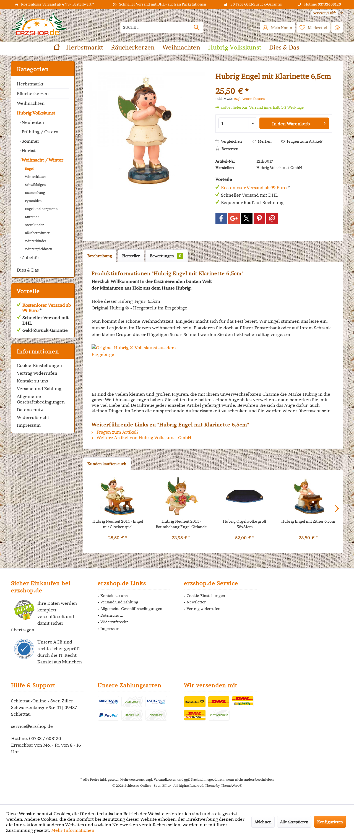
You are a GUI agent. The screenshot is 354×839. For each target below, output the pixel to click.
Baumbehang (34, 193)
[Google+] (234, 218)
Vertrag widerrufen (37, 373)
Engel (29, 168)
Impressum (29, 425)
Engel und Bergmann (41, 209)
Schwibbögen (35, 185)
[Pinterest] (259, 218)
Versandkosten (165, 779)
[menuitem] (325, 13)
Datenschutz (30, 409)
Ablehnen (263, 821)
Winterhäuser (35, 176)
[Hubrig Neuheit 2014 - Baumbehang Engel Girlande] (181, 496)
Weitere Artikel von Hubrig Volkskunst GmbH (143, 437)
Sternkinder (34, 225)
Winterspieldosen (38, 249)
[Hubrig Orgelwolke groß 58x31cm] (244, 496)
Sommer (29, 141)
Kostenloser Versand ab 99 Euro (46, 307)
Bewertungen (165, 255)
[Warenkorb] (337, 27)
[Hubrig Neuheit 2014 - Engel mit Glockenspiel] (117, 496)
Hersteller (131, 255)
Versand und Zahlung (39, 388)
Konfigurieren (330, 821)
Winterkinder (35, 241)
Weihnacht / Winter (41, 160)
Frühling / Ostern (39, 131)
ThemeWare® (231, 785)
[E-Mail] (272, 218)
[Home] (56, 47)
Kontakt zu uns (32, 381)
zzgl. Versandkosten (249, 99)
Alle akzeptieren (294, 821)
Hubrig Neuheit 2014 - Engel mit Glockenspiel (117, 524)
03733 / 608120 (45, 738)
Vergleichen (231, 141)
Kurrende (31, 217)
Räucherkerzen (33, 93)
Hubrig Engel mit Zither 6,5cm (308, 521)
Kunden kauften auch (106, 463)
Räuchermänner (37, 233)
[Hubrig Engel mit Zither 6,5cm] (308, 496)
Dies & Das (28, 270)
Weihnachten (31, 103)
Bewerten (229, 148)
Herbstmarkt (30, 84)
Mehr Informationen (72, 830)
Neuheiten (32, 122)
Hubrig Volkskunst (36, 113)
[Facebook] (221, 218)
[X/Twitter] (247, 218)
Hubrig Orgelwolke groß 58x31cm (244, 524)
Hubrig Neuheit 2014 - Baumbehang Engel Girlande (181, 524)
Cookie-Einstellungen (39, 365)
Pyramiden (33, 201)
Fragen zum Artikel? (304, 141)
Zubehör (29, 257)
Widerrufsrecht (33, 417)
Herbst (28, 150)
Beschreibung (99, 255)
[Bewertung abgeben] (273, 84)
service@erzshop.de (32, 726)
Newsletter (196, 602)
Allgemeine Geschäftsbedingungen (41, 399)
